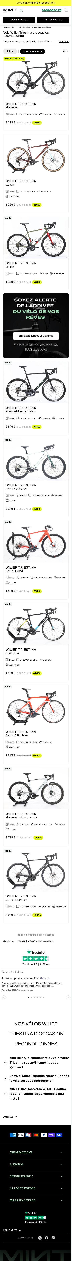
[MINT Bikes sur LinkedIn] (53, 1238)
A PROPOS (17, 1164)
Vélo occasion (9, 27)
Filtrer (10, 51)
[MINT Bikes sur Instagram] (40, 1237)
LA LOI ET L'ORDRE (22, 1188)
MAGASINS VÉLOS (22, 1200)
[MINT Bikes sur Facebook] (46, 1237)
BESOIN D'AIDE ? (21, 1176)
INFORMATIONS (21, 1152)
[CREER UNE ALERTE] (36, 325)
